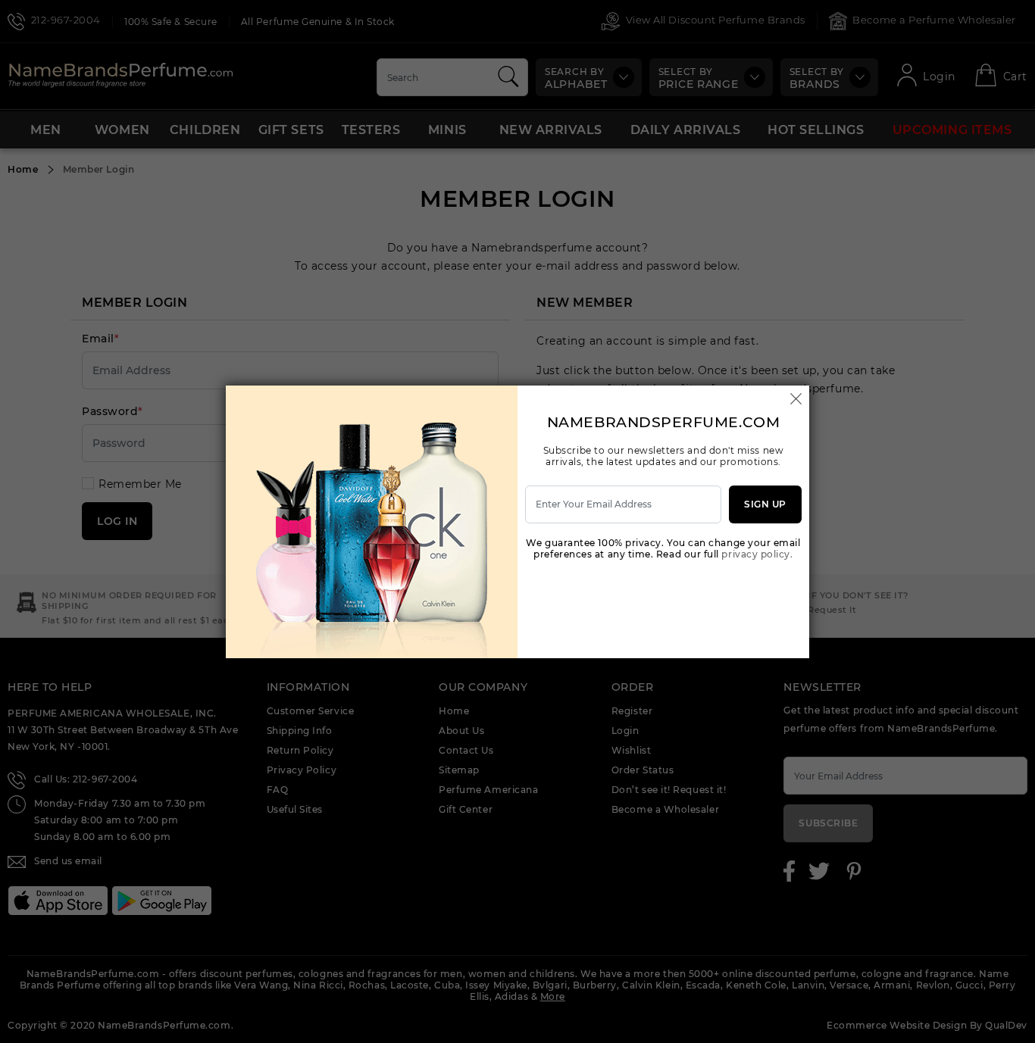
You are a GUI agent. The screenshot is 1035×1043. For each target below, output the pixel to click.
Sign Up (765, 504)
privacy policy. (757, 554)
